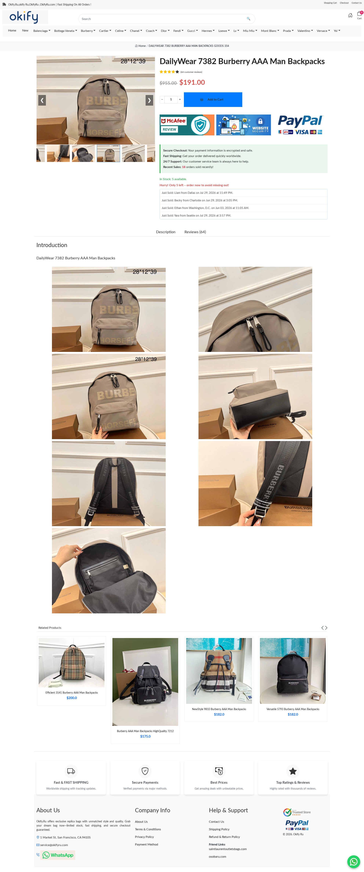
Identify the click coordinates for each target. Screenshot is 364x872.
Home (12, 30)
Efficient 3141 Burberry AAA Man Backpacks (72, 692)
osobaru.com (217, 856)
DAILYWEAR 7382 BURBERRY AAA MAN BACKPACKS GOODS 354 (189, 46)
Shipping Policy (219, 829)
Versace (322, 30)
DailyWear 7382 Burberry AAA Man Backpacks (75, 258)
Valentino (303, 30)
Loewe (222, 30)
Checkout (344, 3)
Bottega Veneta (64, 30)
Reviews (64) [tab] (195, 232)
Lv (235, 30)
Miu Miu (248, 30)
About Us (141, 821)
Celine (119, 30)
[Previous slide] (322, 628)
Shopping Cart (330, 3)
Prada (287, 30)
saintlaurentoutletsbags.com (228, 849)
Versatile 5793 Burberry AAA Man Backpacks (293, 709)
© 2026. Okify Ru (293, 834)
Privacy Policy (144, 836)
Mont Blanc (269, 30)
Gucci (191, 30)
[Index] (350, 15)
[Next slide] (326, 628)
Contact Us (357, 3)
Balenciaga (40, 30)
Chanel (134, 30)
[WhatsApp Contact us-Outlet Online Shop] (353, 861)
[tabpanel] (71, 672)
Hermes (207, 30)
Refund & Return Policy (224, 836)
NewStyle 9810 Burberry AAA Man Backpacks (219, 709)
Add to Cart (215, 99)
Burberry (87, 30)
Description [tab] (165, 232)
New (25, 30)
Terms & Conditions (148, 829)
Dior (164, 30)
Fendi (177, 30)
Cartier (103, 30)
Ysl (335, 30)
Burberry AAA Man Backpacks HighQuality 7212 (145, 731)
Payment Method (146, 844)
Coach (150, 30)
